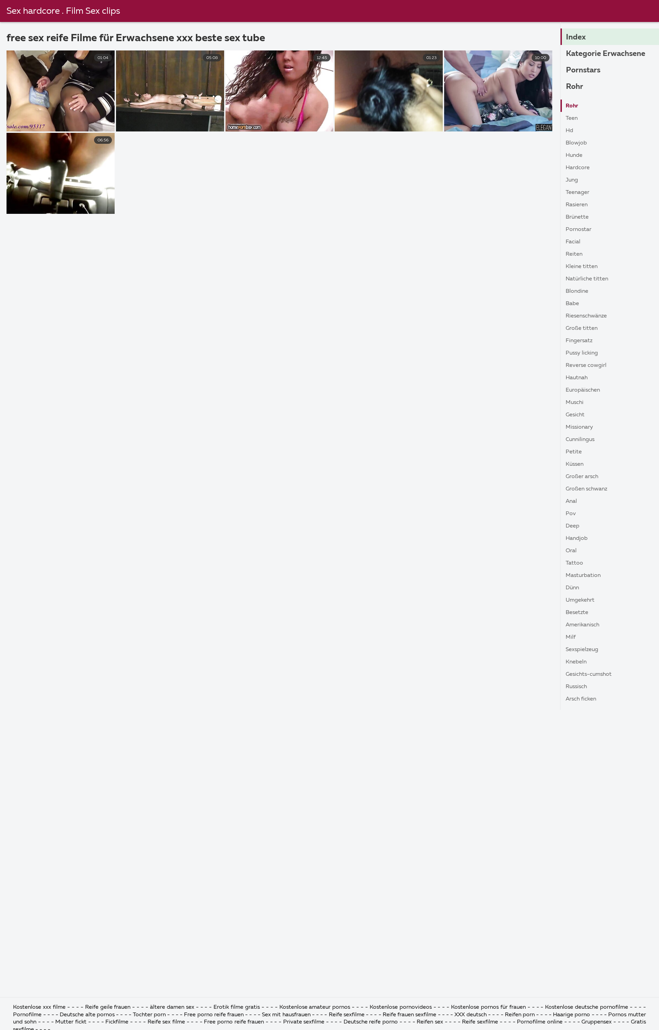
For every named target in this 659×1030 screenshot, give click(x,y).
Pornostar (578, 229)
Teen (572, 118)
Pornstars (583, 70)
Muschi (574, 402)
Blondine (577, 291)
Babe (572, 303)
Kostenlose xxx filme (39, 1007)
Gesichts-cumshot (589, 674)
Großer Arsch (582, 476)
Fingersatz (579, 341)
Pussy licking (582, 353)
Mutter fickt (71, 1022)
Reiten (574, 254)
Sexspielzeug (582, 649)
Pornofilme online (540, 1022)
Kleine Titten (582, 266)
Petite (574, 452)
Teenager (577, 192)
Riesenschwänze (586, 316)
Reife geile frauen (108, 1007)
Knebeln (576, 662)
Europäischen (583, 390)
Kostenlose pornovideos (401, 1007)
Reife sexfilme (347, 1015)
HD (569, 131)
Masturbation (583, 575)
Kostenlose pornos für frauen (489, 1007)
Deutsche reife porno (371, 1022)
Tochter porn (150, 1015)
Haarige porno (572, 1015)
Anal (571, 501)
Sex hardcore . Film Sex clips (63, 11)
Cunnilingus (580, 439)
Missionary (579, 427)
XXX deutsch (470, 1015)
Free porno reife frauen (214, 1015)
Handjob (577, 538)
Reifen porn (520, 1015)
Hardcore (578, 168)
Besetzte (577, 612)
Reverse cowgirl (586, 365)
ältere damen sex (172, 1007)
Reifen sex (430, 1022)
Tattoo (574, 563)
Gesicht (575, 415)
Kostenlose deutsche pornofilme (587, 1007)
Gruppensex (597, 1022)
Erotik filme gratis (236, 1007)
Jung (572, 180)
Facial (573, 242)
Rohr (574, 87)
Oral (571, 551)
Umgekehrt (580, 600)
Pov (571, 514)
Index (576, 37)
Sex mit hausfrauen (287, 1015)
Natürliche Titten (587, 279)
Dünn (572, 588)
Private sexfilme (304, 1022)
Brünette (577, 217)
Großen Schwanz (586, 489)
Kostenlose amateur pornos (314, 1007)
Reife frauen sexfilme (410, 1015)
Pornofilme (28, 1015)
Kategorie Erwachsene (605, 54)
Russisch (576, 687)
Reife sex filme (167, 1022)
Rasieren (577, 205)
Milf (571, 637)
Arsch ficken (581, 699)
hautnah (577, 378)
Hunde (574, 155)
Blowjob (576, 143)
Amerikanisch (582, 625)
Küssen (574, 464)
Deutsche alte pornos (87, 1015)
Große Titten (582, 328)
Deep (572, 526)
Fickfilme (117, 1022)
